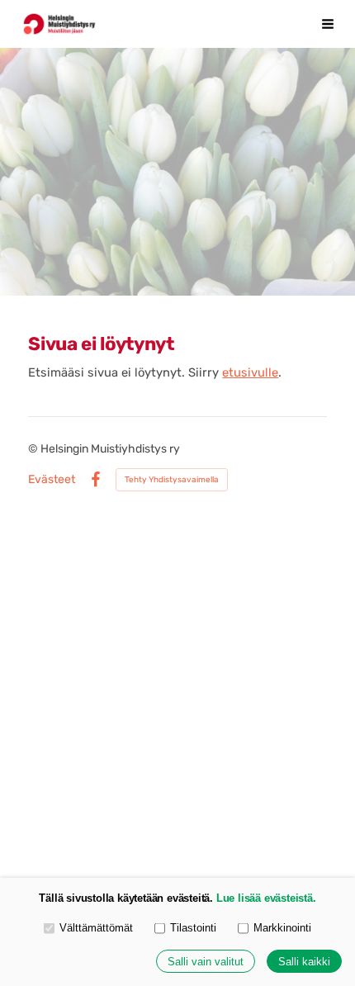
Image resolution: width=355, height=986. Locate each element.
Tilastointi (193, 928)
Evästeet (51, 480)
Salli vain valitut (206, 961)
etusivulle (250, 372)
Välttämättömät (96, 928)
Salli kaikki (304, 961)
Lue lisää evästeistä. (266, 898)
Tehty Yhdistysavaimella (172, 480)
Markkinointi (282, 928)
